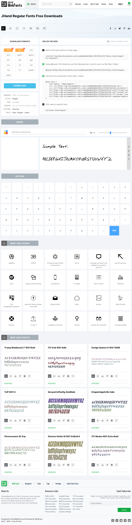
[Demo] (17, 28)
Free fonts (12, 4)
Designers (28, 484)
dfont (31, 70)
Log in (120, 4)
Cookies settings (65, 512)
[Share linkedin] (129, 28)
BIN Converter (50, 504)
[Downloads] (15, 376)
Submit (124, 510)
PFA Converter (78, 501)
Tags (48, 484)
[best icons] (4, 337)
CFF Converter (50, 506)
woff (20, 55)
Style (39, 484)
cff (31, 65)
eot (8, 55)
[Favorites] (10, 28)
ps (20, 65)
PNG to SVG (49, 496)
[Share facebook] (110, 28)
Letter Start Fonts (72, 484)
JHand (26, 113)
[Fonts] (44, 28)
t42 (8, 70)
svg (31, 50)
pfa (19, 60)
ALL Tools (76, 509)
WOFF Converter (51, 501)
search (71, 4)
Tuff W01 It (9, 392)
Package (58, 484)
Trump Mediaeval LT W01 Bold (19, 347)
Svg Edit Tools (64, 496)
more (114, 231)
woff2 (31, 55)
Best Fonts (94, 4)
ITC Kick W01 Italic (57, 347)
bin (31, 60)
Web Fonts (15, 484)
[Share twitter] (119, 28)
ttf (8, 50)
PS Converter (77, 504)
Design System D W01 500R (106, 347)
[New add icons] (4, 243)
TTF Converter (78, 496)
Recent (78, 4)
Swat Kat (15, 109)
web (20, 50)
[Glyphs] (24, 28)
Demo (104, 4)
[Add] (3, 28)
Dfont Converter (51, 509)
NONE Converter (65, 509)
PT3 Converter (64, 504)
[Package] (31, 28)
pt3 (8, 65)
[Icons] (37, 28)
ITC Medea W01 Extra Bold (105, 436)
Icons (85, 4)
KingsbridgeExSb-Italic (103, 392)
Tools (111, 4)
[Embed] (24, 376)
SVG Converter (64, 499)
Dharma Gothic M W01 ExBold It (64, 436)
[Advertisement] (20, 153)
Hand (14, 113)
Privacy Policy (50, 512)
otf (8, 60)
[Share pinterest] (124, 28)
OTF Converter (50, 499)
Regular (15, 99)
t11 (20, 70)
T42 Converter (64, 506)
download (20, 86)
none (8, 75)
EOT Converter (78, 499)
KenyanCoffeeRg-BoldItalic (61, 392)
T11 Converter (78, 506)
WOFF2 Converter (65, 501)
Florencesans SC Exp (15, 436)
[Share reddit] (115, 28)
